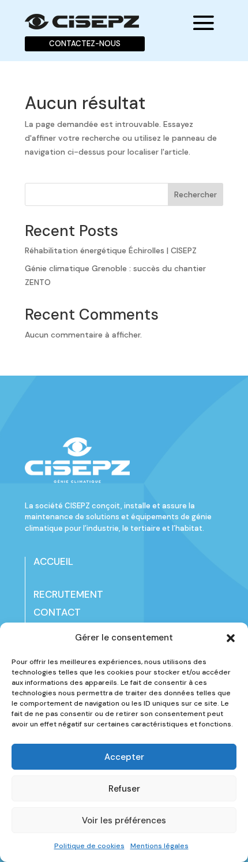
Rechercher (195, 194)
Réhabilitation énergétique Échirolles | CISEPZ (111, 250)
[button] (230, 638)
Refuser (124, 788)
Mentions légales (159, 845)
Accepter (124, 757)
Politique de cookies (89, 845)
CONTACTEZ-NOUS (85, 43)
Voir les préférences (124, 820)
